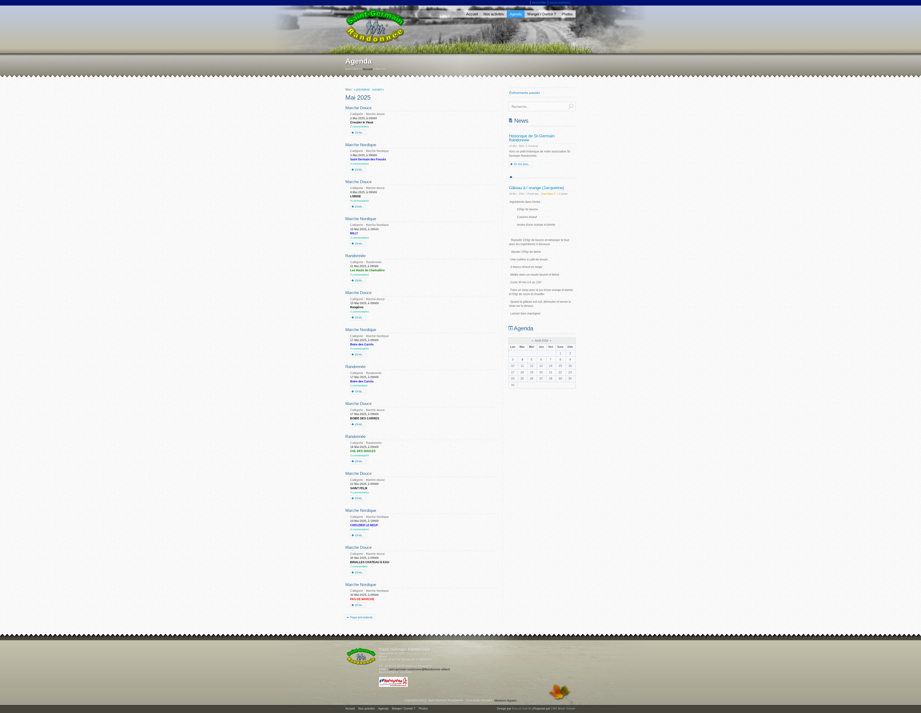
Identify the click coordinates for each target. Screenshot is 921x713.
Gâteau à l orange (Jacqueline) (536, 188)
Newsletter (539, 2)
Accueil (367, 69)
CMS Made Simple (563, 708)
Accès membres (560, 2)
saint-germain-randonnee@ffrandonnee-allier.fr (419, 669)
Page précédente (361, 617)
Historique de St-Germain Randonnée (532, 138)
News (521, 120)
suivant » (378, 89)
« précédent (361, 89)
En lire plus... (522, 164)
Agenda (523, 328)
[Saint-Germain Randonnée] (374, 26)
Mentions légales (505, 700)
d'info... (359, 132)
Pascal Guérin (521, 708)
